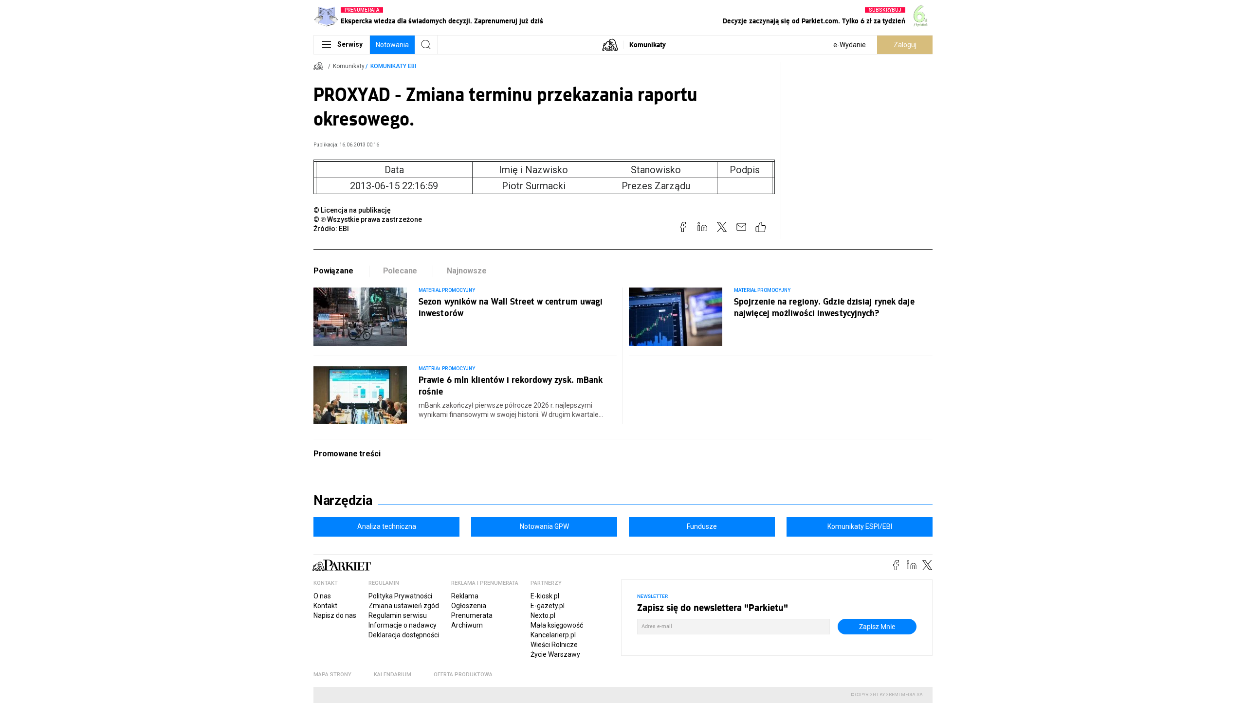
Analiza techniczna (386, 526)
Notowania (392, 44)
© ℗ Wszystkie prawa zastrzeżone (367, 219)
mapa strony (332, 674)
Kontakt (325, 606)
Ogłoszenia (468, 606)
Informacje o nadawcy (402, 625)
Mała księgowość (557, 625)
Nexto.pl (543, 615)
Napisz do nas (334, 615)
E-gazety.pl (548, 606)
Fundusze (702, 526)
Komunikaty (647, 44)
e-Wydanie (849, 45)
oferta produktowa (463, 674)
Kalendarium (392, 674)
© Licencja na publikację (352, 210)
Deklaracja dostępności (403, 635)
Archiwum (467, 625)
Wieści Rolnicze (554, 645)
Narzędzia (342, 500)
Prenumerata (472, 615)
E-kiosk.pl (545, 596)
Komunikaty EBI (393, 66)
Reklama (464, 596)
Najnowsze (467, 270)
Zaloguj (905, 45)
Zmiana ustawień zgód (403, 606)
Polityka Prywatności (400, 596)
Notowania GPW (544, 526)
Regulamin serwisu (397, 615)
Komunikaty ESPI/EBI (859, 526)
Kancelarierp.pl (553, 635)
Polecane (400, 270)
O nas (322, 596)
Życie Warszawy (555, 654)
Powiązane (333, 270)
